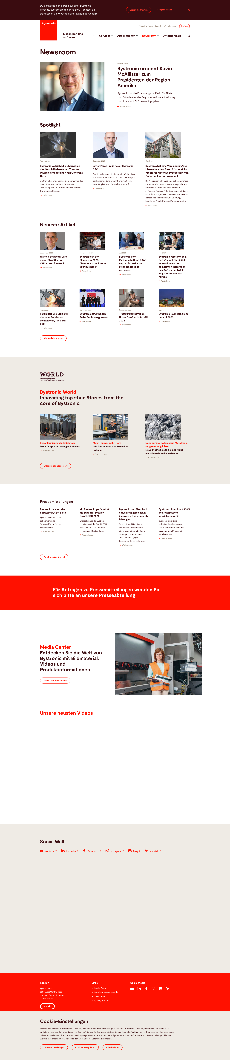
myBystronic (171, 26)
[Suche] (189, 36)
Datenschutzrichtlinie (101, 1039)
